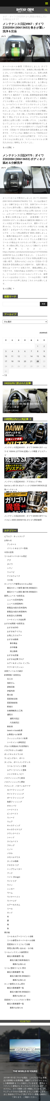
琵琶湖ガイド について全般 (18, 944)
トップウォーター (14, 869)
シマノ (10, 568)
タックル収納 (12, 861)
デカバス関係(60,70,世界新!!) (16, 746)
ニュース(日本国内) (15, 599)
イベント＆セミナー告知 (17, 548)
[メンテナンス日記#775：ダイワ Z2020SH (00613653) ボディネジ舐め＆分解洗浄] (25, 180)
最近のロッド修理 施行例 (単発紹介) (22, 588)
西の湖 (10, 694)
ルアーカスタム (13, 904)
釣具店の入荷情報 (14, 615)
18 (12, 361)
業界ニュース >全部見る (14, 595)
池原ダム (11, 683)
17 (6, 361)
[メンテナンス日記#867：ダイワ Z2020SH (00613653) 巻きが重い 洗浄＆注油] (25, 48)
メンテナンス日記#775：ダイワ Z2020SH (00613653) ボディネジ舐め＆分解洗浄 (24, 159)
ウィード (11, 817)
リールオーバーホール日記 (15, 556)
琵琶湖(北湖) (12, 698)
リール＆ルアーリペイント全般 (20, 936)
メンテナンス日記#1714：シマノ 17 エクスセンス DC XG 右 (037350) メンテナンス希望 (25, 403)
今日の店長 (9, 552)
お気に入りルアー (14, 635)
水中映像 (13, 647)
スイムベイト (12, 841)
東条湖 (10, 726)
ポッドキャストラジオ (13, 754)
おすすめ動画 (12, 639)
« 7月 (5, 375)
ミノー (10, 849)
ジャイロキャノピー (15, 774)
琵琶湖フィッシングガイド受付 (17, 999)
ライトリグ (11, 881)
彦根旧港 (11, 687)
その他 (10, 580)
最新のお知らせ (19, 964)
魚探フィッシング (14, 801)
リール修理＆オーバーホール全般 (21, 940)
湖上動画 (13, 651)
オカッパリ (11, 805)
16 (44, 356)
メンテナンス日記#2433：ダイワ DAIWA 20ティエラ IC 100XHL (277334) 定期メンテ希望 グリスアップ (25, 451)
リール (10, 908)
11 (12, 356)
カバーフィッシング (15, 790)
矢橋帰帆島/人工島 (15, 710)
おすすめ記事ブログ (15, 659)
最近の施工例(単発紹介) (20, 960)
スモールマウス (13, 857)
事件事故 (13, 643)
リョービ (11, 572)
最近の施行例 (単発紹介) (20, 976)
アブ (9, 560)
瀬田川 (10, 714)
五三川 (10, 679)
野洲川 (10, 706)
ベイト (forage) (13, 877)
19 (19, 361)
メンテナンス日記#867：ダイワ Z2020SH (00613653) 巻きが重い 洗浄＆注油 (24, 27)
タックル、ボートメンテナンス (17, 762)
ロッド (10, 912)
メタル (10, 853)
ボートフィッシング (15, 797)
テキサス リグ (13, 865)
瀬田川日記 (14, 718)
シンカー (11, 889)
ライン (10, 885)
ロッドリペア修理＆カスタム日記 (18, 584)
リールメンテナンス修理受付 (16, 952)
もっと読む (7, 147)
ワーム (10, 892)
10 (6, 356)
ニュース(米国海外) (15, 603)
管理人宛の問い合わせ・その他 (20, 948)
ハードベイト (12, 809)
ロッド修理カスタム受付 (14, 984)
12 (19, 356)
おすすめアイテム (14, 631)
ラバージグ (11, 900)
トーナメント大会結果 (16, 619)
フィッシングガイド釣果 (17, 738)
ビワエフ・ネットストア (14, 536)
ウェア (10, 821)
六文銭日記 (14, 722)
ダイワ (3, 36)
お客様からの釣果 (14, 734)
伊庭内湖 (11, 691)
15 (38, 356)
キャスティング (13, 825)
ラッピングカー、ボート (14, 758)
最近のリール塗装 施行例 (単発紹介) (22, 592)
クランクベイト (13, 833)
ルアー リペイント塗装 (16, 770)
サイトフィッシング (15, 793)
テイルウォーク (13, 576)
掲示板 (7, 932)
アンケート (11, 544)
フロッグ (11, 845)
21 (31, 361)
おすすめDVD (12, 627)
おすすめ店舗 (12, 655)
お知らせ (8, 540)
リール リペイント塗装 (16, 766)
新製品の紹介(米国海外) (17, 611)
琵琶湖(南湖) (12, 702)
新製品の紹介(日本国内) (17, 607)
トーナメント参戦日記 (16, 742)
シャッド (11, 837)
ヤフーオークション (15, 667)
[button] (46, 10)
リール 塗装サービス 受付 (15, 968)
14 (31, 356)
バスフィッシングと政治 (14, 778)
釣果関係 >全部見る (12, 675)
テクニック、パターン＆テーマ (17, 786)
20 (25, 361)
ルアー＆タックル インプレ (18, 663)
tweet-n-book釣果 (15, 730)
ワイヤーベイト (13, 896)
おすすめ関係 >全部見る (14, 623)
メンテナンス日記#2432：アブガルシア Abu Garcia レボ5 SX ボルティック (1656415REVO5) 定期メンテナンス (25, 485)
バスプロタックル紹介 (13, 750)
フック (10, 873)
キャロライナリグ (14, 829)
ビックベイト (12, 813)
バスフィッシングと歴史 (14, 782)
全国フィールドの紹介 (13, 671)
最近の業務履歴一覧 (15, 956)
